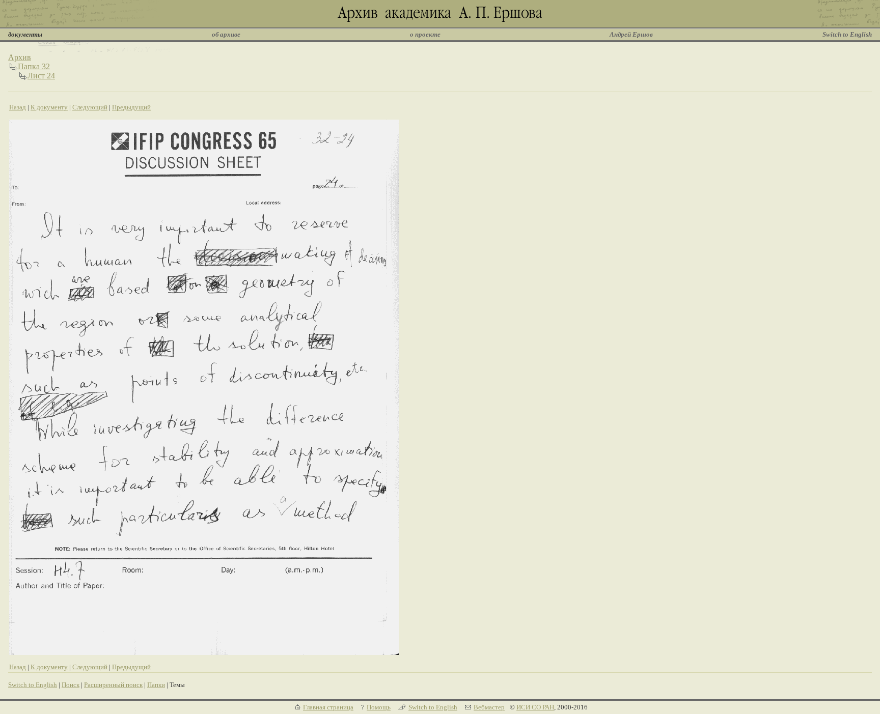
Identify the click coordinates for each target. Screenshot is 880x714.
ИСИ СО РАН (535, 707)
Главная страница (328, 707)
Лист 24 (41, 75)
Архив (19, 57)
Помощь (379, 707)
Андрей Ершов (631, 34)
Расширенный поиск (113, 685)
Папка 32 (34, 66)
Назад (17, 107)
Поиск (70, 685)
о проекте (425, 34)
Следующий (89, 107)
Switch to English (847, 34)
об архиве (226, 34)
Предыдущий (131, 107)
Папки (156, 685)
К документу (49, 107)
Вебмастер (489, 707)
